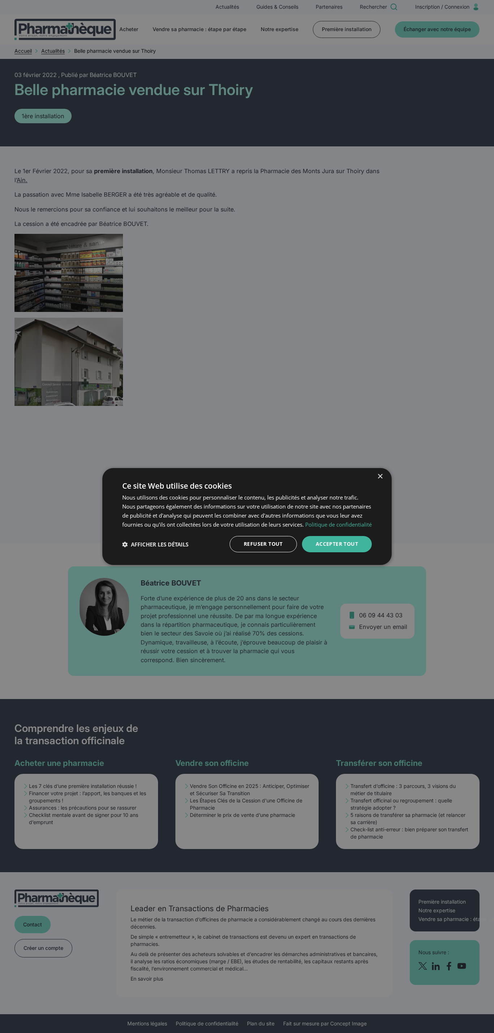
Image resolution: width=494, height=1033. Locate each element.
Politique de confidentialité (338, 524)
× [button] (380, 476)
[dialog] (247, 516)
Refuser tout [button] (263, 543)
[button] (155, 544)
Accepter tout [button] (337, 543)
